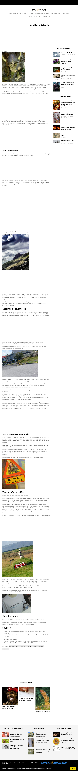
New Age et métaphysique (17, 13)
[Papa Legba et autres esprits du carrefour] (10, 696)
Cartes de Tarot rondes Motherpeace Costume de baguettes (67, 740)
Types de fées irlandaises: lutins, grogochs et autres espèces (67, 84)
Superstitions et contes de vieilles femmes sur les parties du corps (17, 747)
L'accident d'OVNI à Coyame (68, 52)
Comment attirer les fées (43, 711)
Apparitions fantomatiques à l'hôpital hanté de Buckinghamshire (42, 734)
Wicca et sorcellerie (42, 13)
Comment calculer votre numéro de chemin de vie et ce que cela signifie (42, 740)
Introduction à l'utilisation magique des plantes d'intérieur (67, 61)
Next (51, 692)
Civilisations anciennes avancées (17, 646)
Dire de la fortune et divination (39, 16)
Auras (31, 13)
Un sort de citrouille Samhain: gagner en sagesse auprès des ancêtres (68, 127)
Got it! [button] (73, 768)
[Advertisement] (26, 38)
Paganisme (6, 649)
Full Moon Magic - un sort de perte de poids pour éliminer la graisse (17, 734)
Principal (35, 22)
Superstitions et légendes (60, 13)
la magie (40, 22)
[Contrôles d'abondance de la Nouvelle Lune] (26, 692)
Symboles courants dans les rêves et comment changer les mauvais (42, 751)
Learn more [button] (49, 768)
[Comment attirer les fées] (43, 698)
